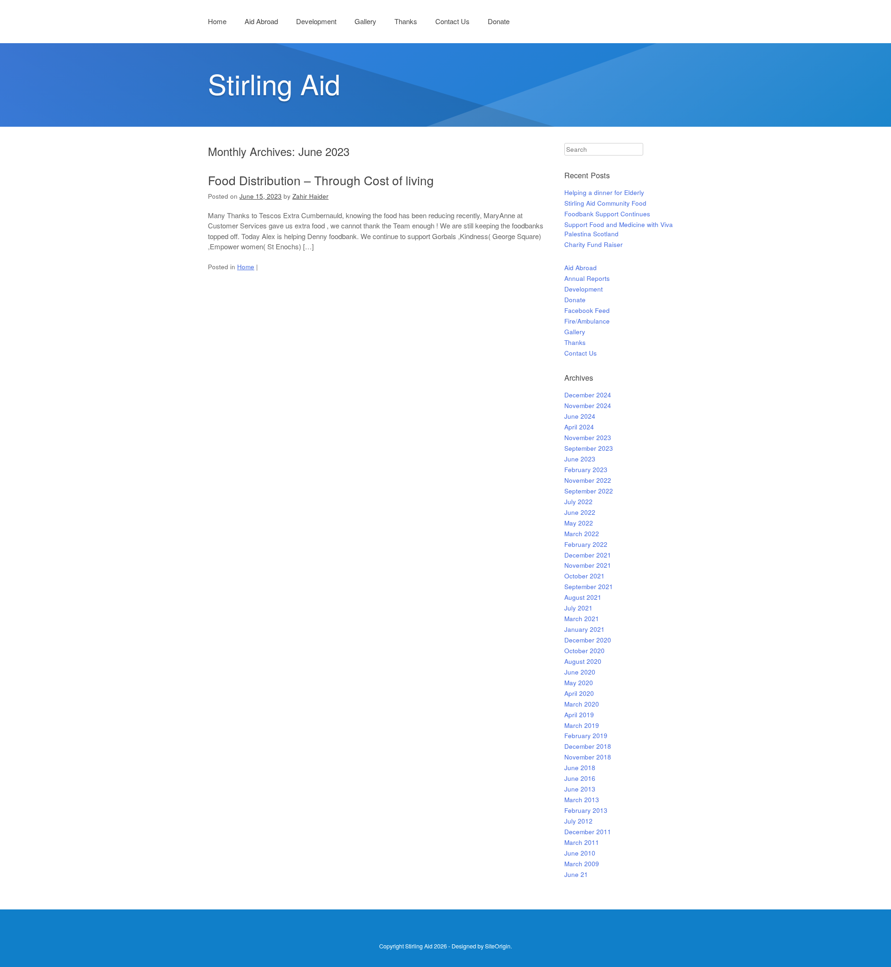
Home (217, 21)
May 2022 (578, 523)
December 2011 (587, 831)
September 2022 (588, 491)
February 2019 (585, 735)
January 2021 (584, 629)
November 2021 (587, 565)
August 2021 (582, 597)
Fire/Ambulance (587, 321)
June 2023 (579, 458)
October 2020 (584, 650)
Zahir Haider (310, 196)
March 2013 (581, 799)
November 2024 (587, 405)
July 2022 (578, 501)
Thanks (405, 21)
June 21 (576, 874)
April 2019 (579, 714)
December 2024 (587, 394)
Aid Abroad (261, 21)
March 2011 (581, 842)
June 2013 (579, 789)
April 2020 (579, 693)
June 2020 (579, 672)
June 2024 (579, 416)
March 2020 (581, 704)
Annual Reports (587, 278)
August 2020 (582, 661)
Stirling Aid (274, 83)
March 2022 (581, 533)
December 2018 (587, 746)
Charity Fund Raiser (593, 244)
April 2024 (579, 426)
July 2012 (578, 821)
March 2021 (581, 618)
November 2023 (587, 437)
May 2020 (578, 682)
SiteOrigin (497, 946)
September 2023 (588, 448)
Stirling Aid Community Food (605, 203)
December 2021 (587, 555)
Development (316, 21)
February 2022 (585, 544)
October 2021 (584, 575)
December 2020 (587, 640)
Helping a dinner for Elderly (604, 192)
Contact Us (452, 21)
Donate (499, 21)
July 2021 (578, 608)
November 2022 (587, 480)
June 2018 (579, 767)
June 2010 (579, 853)
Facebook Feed (587, 310)
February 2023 (585, 469)
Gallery (365, 21)
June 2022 (579, 512)
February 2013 (585, 810)
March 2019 (581, 725)
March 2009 (581, 863)
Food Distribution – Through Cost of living (321, 179)
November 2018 (587, 757)
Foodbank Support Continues (607, 213)
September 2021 (588, 586)
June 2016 (579, 778)
